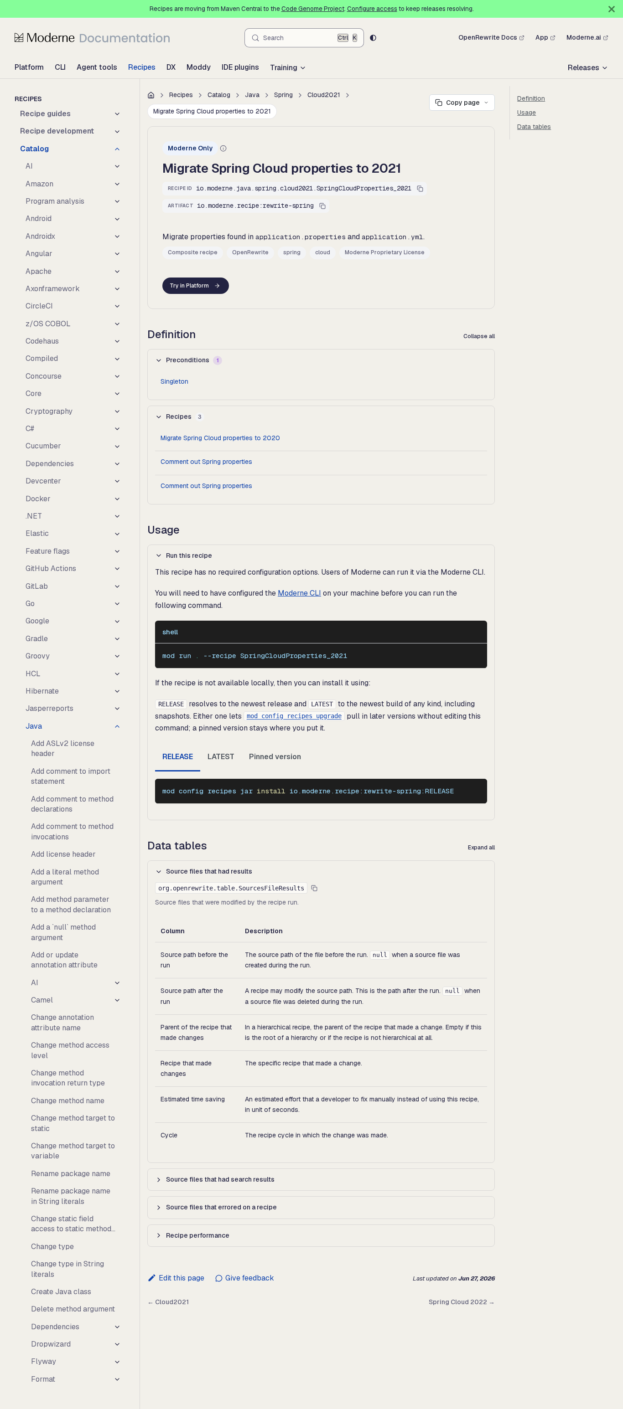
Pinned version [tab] (275, 756)
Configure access (372, 9)
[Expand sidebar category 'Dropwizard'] (117, 1344)
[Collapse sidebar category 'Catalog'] (117, 149)
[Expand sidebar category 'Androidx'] (117, 236)
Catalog (219, 95)
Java (252, 95)
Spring (283, 95)
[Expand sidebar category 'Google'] (117, 621)
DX (171, 67)
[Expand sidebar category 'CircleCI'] (117, 306)
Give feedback (249, 1278)
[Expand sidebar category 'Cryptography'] (117, 411)
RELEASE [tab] (177, 756)
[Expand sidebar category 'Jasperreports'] (117, 708)
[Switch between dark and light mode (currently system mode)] (373, 38)
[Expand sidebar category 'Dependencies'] (117, 464)
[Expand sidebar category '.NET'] (117, 516)
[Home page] (151, 95)
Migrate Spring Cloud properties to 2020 (220, 438)
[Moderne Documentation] (92, 37)
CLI (60, 67)
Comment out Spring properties (206, 462)
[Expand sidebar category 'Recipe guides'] (117, 114)
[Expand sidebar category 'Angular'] (117, 254)
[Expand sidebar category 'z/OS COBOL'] (117, 324)
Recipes (142, 67)
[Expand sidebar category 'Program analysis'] (117, 201)
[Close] (611, 9)
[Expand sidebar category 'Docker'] (117, 499)
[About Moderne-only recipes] (223, 148)
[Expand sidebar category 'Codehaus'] (117, 341)
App (541, 37)
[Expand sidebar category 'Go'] (117, 604)
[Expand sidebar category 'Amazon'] (117, 184)
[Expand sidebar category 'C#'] (117, 429)
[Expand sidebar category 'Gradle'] (117, 639)
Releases (583, 67)
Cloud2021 (323, 95)
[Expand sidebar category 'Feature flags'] (117, 551)
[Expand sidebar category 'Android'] (117, 218)
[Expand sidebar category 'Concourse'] (117, 376)
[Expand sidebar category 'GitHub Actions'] (117, 568)
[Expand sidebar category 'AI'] (117, 166)
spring (292, 252)
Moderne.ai (583, 37)
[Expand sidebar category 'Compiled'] (117, 358)
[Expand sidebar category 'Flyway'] (117, 1361)
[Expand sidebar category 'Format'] (117, 1379)
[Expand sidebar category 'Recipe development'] (117, 131)
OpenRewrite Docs (487, 37)
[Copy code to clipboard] (475, 654)
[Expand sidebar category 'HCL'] (117, 674)
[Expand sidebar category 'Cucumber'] (117, 446)
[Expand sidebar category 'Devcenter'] (117, 481)
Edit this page (181, 1278)
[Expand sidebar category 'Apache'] (117, 271)
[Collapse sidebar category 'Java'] (117, 726)
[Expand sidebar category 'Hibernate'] (117, 691)
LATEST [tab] (221, 756)
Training (283, 67)
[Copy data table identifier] (314, 888)
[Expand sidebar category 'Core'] (117, 393)
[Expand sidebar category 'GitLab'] (117, 586)
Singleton (174, 381)
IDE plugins (240, 67)
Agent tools (97, 67)
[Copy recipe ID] (420, 189)
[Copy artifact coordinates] (322, 206)
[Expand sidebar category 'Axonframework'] (117, 289)
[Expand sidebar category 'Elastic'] (117, 533)
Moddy (199, 67)
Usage (526, 112)
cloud (322, 252)
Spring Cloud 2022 (462, 1302)
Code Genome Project (312, 9)
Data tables (534, 127)
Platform (29, 67)
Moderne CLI (299, 593)
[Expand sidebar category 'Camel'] (117, 1000)
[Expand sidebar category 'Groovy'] (117, 656)
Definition (531, 98)
